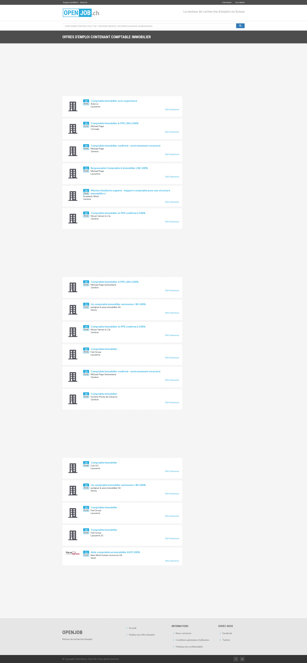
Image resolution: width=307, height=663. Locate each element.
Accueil (132, 628)
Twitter (226, 640)
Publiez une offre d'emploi (141, 634)
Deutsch (83, 2)
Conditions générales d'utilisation (192, 640)
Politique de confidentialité (189, 646)
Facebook (227, 633)
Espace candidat (70, 2)
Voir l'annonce (172, 109)
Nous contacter (183, 633)
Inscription (240, 2)
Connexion (227, 2)
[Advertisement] (122, 72)
